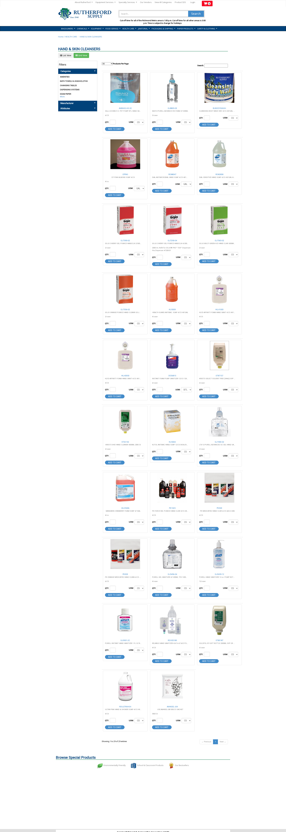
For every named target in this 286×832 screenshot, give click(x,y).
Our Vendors (146, 2)
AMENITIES (65, 77)
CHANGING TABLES (68, 85)
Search (196, 14)
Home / (61, 36)
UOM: (131, 122)
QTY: (107, 122)
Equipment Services (106, 2)
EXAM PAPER (65, 94)
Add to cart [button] (114, 129)
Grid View (82, 55)
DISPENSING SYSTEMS (70, 89)
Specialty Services (128, 2)
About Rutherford (84, 2)
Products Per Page (121, 64)
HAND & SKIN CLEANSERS (91, 36)
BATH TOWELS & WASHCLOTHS (74, 81)
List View (66, 55)
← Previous (206, 742)
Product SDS (180, 2)
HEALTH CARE (71, 36)
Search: (200, 65)
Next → (223, 742)
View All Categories (163, 2)
